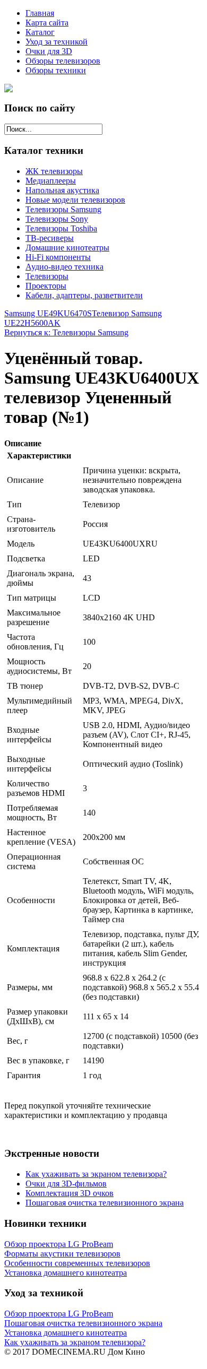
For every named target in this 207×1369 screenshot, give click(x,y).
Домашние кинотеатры (67, 247)
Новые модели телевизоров (75, 199)
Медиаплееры (50, 180)
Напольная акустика (62, 190)
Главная (39, 13)
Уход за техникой (56, 41)
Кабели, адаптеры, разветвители (84, 295)
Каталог (40, 32)
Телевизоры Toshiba (61, 228)
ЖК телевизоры (54, 171)
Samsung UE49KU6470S (48, 313)
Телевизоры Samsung (63, 209)
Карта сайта (46, 22)
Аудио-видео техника (64, 266)
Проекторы (45, 285)
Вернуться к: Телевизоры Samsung (66, 332)
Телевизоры (46, 276)
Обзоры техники (55, 70)
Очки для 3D (48, 51)
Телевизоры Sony (56, 218)
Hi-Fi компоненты (58, 257)
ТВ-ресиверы (49, 237)
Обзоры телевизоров (62, 60)
